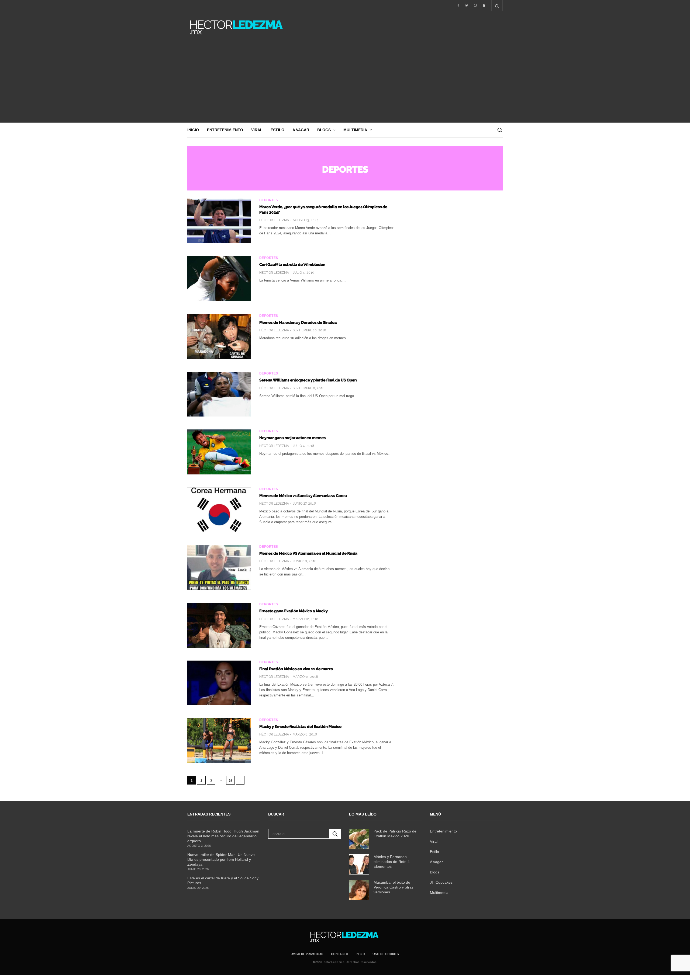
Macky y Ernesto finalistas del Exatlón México (300, 726)
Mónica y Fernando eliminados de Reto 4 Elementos (392, 862)
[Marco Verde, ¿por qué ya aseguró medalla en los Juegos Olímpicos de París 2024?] (219, 221)
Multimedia (355, 130)
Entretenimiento (225, 130)
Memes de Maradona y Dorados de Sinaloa (298, 322)
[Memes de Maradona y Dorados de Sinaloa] (219, 336)
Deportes (268, 200)
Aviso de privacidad (307, 954)
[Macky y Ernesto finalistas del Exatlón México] (219, 740)
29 (230, 780)
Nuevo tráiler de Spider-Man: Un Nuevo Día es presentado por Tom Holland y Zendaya (221, 859)
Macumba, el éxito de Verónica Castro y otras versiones (393, 887)
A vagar (300, 130)
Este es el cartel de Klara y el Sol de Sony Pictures (222, 880)
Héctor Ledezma (274, 220)
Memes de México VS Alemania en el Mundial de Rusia (308, 553)
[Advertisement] (345, 82)
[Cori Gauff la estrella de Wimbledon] (219, 278)
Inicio (193, 130)
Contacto (339, 954)
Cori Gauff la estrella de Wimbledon (292, 264)
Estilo (277, 130)
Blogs (324, 130)
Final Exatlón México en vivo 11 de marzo (296, 669)
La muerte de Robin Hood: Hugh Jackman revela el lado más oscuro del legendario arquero (223, 836)
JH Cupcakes (441, 882)
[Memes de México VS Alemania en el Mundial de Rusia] (219, 567)
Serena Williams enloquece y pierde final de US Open (308, 380)
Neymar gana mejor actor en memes (292, 437)
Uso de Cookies (385, 954)
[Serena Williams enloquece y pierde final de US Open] (219, 394)
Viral (257, 130)
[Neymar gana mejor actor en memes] (219, 451)
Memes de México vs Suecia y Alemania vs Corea (303, 495)
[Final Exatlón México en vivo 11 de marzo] (219, 683)
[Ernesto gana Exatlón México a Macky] (219, 625)
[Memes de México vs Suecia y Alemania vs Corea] (219, 509)
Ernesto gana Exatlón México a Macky (293, 611)
